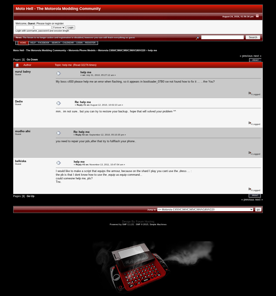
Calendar (68, 43)
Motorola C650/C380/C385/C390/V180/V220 (121, 50)
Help (33, 43)
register (59, 23)
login (48, 23)
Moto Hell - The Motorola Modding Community (39, 50)
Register (90, 43)
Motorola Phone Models (82, 50)
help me (152, 50)
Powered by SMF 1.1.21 (122, 224)
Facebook (43, 43)
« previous (246, 55)
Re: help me (83, 102)
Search (56, 43)
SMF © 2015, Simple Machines (151, 224)
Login (79, 43)
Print (255, 60)
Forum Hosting (145, 221)
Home (23, 43)
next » (257, 55)
